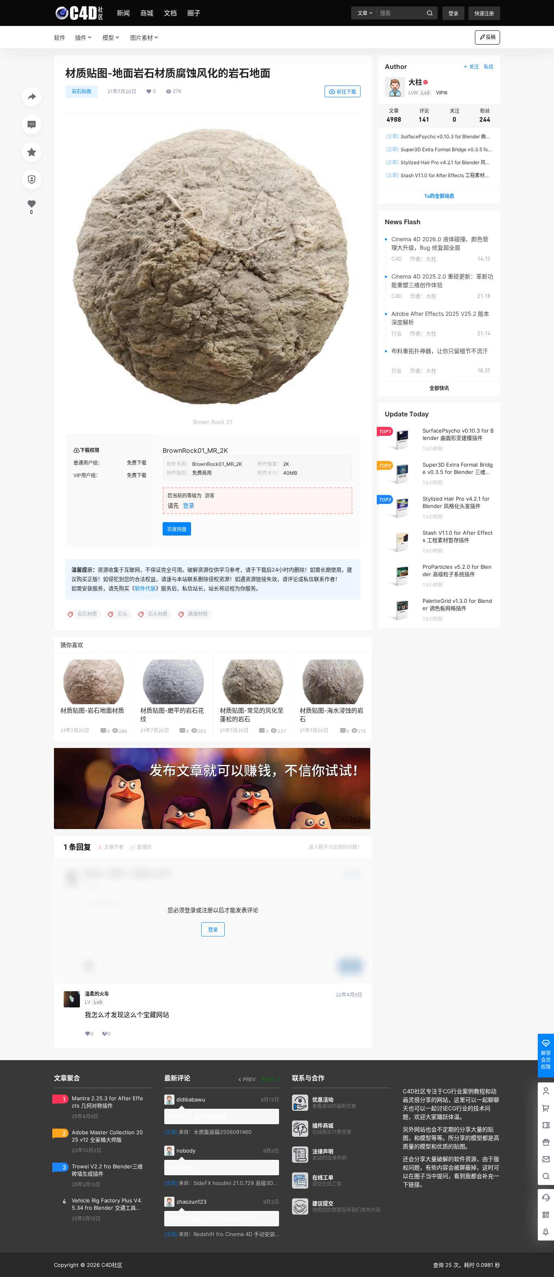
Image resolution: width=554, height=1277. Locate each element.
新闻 (123, 13)
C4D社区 (111, 1265)
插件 (80, 37)
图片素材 (141, 37)
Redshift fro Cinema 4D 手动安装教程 (239, 1234)
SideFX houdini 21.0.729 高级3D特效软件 (243, 1183)
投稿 (491, 37)
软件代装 (145, 588)
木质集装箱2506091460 (222, 1132)
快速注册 (484, 14)
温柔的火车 (97, 994)
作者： (423, 258)
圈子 (193, 13)
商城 (146, 13)
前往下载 (346, 92)
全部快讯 (439, 388)
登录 (453, 14)
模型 (108, 37)
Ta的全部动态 (439, 196)
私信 (489, 67)
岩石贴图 (81, 91)
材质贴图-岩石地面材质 (92, 710)
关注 (474, 67)
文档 (170, 13)
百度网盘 (177, 529)
